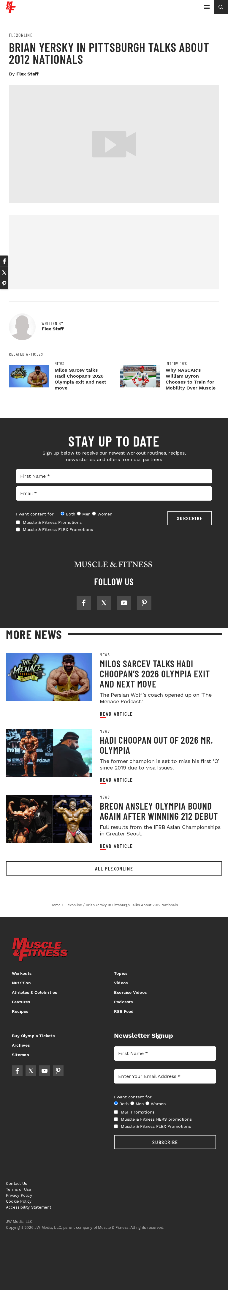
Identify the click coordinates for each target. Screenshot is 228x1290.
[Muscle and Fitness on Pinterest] (144, 603)
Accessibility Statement (28, 1207)
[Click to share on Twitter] (4, 272)
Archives (21, 1045)
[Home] (11, 10)
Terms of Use (18, 1189)
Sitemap (20, 1054)
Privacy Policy (19, 1195)
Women (105, 514)
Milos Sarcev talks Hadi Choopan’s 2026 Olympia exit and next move (80, 379)
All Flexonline (114, 868)
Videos (121, 982)
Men (86, 514)
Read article (116, 714)
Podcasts (123, 1001)
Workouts (22, 973)
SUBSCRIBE (190, 518)
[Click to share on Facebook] (4, 261)
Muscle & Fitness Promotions (52, 522)
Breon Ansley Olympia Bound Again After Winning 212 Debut (159, 810)
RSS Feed (124, 1011)
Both (70, 514)
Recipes (20, 1011)
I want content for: (35, 514)
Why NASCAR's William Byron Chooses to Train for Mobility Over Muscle (191, 379)
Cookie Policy (19, 1201)
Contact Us (16, 1183)
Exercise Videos (130, 992)
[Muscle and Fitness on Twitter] (104, 603)
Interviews (176, 364)
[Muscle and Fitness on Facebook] (84, 603)
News (60, 364)
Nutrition (21, 982)
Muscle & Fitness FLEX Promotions (58, 529)
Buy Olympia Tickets (33, 1035)
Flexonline (21, 35)
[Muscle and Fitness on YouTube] (124, 603)
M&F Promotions (137, 1112)
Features (21, 1001)
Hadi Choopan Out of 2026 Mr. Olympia (156, 745)
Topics (120, 973)
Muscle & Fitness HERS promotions (156, 1119)
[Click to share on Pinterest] (4, 283)
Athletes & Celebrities (34, 992)
